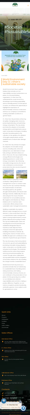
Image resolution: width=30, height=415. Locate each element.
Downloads (5, 327)
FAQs (3, 323)
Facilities (4, 321)
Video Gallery (5, 325)
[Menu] (27, 5)
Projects (4, 317)
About (3, 315)
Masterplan (5, 319)
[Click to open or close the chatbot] (23, 408)
